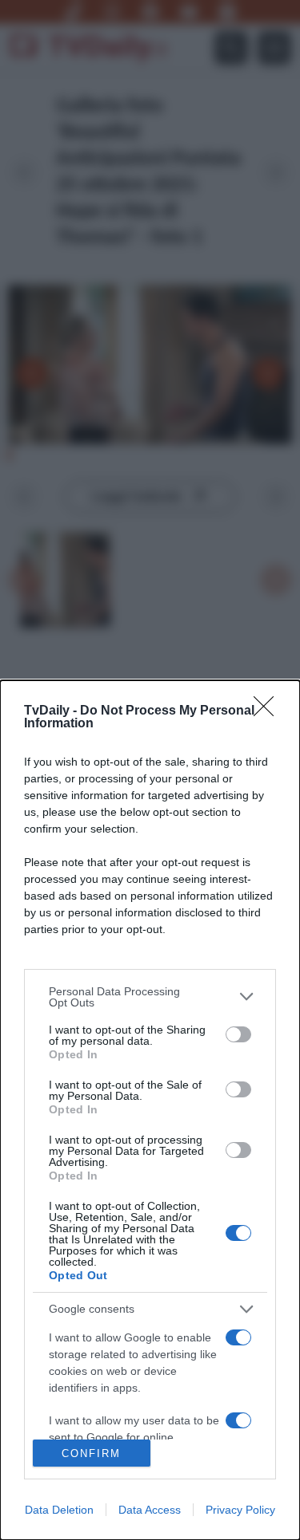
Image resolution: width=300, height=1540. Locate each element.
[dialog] (150, 1110)
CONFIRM (91, 1453)
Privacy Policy (240, 1509)
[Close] (269, 711)
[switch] (238, 1034)
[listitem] (150, 997)
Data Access (149, 1509)
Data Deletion (59, 1509)
